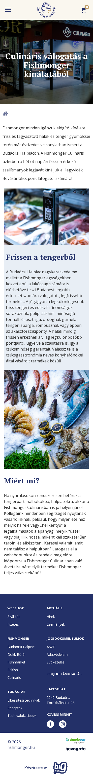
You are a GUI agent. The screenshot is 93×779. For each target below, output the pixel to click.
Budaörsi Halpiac (20, 646)
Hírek (51, 616)
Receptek (14, 708)
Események (56, 624)
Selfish (12, 669)
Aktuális (54, 608)
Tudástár (16, 691)
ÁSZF (51, 646)
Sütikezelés (55, 662)
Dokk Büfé (16, 654)
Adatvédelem (57, 654)
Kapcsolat (56, 689)
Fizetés (13, 624)
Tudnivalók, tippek (21, 715)
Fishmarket (16, 662)
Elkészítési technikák (23, 700)
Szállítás (13, 616)
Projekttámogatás (64, 674)
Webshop (15, 608)
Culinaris (14, 677)
